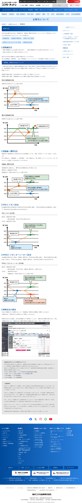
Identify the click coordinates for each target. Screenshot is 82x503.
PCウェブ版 (54, 434)
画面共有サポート (55, 451)
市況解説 (37, 431)
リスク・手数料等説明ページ (32, 478)
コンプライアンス (68, 54)
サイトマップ (45, 5)
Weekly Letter (38, 435)
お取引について (58, 9)
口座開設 (5, 445)
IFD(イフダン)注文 (29, 38)
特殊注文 (65, 48)
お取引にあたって (68, 51)
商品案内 (30, 9)
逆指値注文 (6, 38)
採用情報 (69, 435)
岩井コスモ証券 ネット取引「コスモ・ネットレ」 (11, 3)
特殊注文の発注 (28, 42)
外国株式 (21, 437)
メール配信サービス (56, 444)
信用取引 (11, 14)
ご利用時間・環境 (68, 33)
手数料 (36, 9)
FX (48, 14)
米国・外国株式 (20, 14)
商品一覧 (21, 431)
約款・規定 (66, 57)
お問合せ (31, 5)
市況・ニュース (25, 467)
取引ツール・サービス (46, 9)
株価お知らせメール (56, 446)
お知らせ (15, 9)
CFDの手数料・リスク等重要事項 (13, 377)
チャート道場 (38, 447)
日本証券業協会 (50, 478)
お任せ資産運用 (76, 14)
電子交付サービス (55, 441)
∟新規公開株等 (23, 435)
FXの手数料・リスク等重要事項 (13, 375)
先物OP (38, 14)
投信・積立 (30, 14)
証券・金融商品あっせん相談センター (38, 480)
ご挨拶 (68, 431)
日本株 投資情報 (39, 442)
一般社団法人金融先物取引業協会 (68, 478)
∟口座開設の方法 (23, 441)
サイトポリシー (10, 487)
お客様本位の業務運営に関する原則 (36, 487)
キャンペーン (23, 9)
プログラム (5, 437)
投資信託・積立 (23, 452)
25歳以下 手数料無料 (8, 443)
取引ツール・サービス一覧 (57, 431)
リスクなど (20, 487)
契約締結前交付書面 (32, 371)
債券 (44, 14)
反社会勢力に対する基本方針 (47, 490)
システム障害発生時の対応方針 (12, 478)
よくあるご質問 (24, 5)
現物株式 (4, 14)
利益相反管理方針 (31, 490)
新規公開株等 (60, 14)
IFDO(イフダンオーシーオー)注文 (12, 42)
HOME (4, 24)
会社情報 (38, 5)
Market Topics (39, 437)
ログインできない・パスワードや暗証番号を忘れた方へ (71, 37)
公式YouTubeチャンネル (71, 9)
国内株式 (21, 433)
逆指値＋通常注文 (16, 38)
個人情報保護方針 (70, 487)
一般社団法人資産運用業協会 (15, 480)
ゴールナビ (21, 460)
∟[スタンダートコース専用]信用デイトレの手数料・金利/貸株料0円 (24, 449)
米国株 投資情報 (39, 444)
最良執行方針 (59, 487)
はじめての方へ (7, 9)
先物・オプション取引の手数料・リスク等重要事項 (18, 373)
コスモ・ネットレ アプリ (57, 439)
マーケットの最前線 (40, 433)
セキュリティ (66, 30)
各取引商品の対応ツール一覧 (71, 41)
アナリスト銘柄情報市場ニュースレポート (56, 449)
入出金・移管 (66, 44)
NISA (67, 14)
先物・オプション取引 (24, 439)
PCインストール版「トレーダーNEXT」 (57, 437)
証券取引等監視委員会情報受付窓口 (63, 480)
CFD (52, 14)
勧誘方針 (50, 487)
